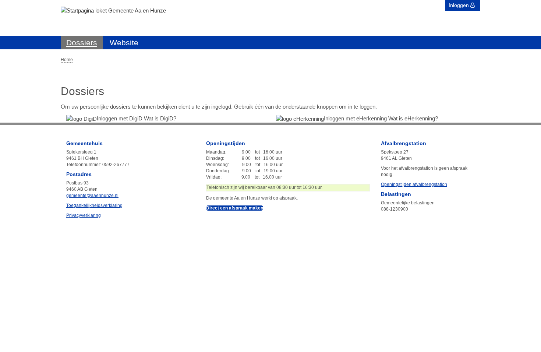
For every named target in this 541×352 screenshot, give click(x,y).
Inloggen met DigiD (120, 118)
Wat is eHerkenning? (413, 118)
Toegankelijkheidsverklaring (94, 205)
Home (67, 59)
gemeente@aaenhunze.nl (92, 195)
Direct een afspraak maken (234, 208)
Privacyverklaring (83, 215)
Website (124, 42)
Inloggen (459, 5)
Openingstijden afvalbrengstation (414, 184)
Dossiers (81, 42)
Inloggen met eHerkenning (356, 118)
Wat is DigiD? (160, 118)
